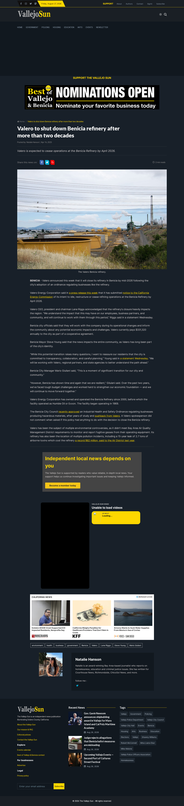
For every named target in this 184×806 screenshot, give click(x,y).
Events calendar (24, 750)
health (49, 645)
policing (148, 714)
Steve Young (120, 645)
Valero (94, 645)
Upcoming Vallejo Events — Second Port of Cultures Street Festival (98, 758)
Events (89, 27)
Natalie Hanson (33, 142)
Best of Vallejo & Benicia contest (31, 755)
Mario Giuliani (135, 645)
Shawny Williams (149, 737)
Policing (46, 27)
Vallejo (123, 714)
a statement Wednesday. (134, 358)
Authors (129, 4)
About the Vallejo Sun (26, 725)
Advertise (21, 765)
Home (19, 27)
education (155, 731)
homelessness (127, 760)
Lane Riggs (106, 645)
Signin (149, 4)
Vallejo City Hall (127, 725)
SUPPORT (108, 3)
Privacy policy (23, 776)
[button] (51, 619)
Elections (125, 737)
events (141, 725)
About (119, 4)
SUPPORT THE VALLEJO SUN (92, 77)
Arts (80, 27)
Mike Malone (126, 749)
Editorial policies (24, 735)
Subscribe (160, 4)
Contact (140, 4)
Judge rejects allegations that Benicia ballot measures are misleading (99, 741)
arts (133, 731)
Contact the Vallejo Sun (27, 740)
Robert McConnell (129, 743)
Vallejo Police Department (132, 720)
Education (69, 27)
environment (37, 645)
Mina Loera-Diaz (147, 743)
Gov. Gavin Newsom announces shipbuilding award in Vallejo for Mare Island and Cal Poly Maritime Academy (99, 720)
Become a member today (62, 485)
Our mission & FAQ (25, 730)
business (59, 645)
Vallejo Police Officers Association (135, 754)
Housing (57, 27)
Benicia (85, 645)
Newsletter (102, 27)
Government (32, 27)
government (72, 645)
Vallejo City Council (155, 720)
